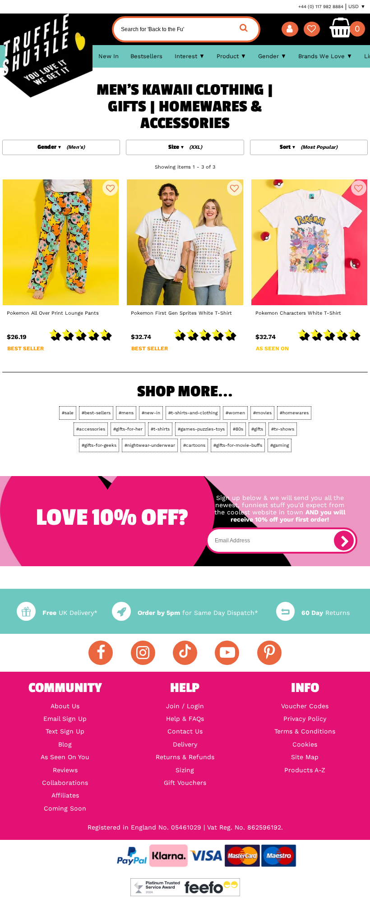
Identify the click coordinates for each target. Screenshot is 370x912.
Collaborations (65, 782)
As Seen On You (65, 757)
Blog (65, 744)
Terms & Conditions (304, 731)
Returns (325, 612)
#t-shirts (160, 429)
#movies (262, 413)
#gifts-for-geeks (99, 445)
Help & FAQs (185, 718)
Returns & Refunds (185, 757)
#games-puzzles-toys (201, 429)
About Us (65, 706)
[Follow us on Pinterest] (269, 653)
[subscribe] (344, 540)
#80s (238, 429)
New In (108, 56)
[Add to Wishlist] (110, 188)
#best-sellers (96, 413)
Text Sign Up (65, 731)
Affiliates (65, 795)
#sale (68, 413)
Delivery (185, 744)
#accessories (90, 429)
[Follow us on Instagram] (143, 653)
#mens (126, 413)
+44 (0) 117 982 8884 (320, 6)
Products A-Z (304, 770)
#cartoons (194, 445)
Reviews (65, 770)
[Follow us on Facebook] (100, 653)
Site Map (305, 757)
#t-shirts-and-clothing (192, 413)
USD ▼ (356, 6)
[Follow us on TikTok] (185, 653)
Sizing (185, 770)
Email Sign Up (65, 718)
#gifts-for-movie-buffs (237, 445)
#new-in (151, 413)
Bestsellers (146, 56)
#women (235, 413)
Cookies (304, 744)
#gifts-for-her (128, 429)
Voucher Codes (304, 706)
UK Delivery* (69, 612)
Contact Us (185, 731)
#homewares (294, 413)
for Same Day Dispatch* (198, 612)
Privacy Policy (304, 718)
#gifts (257, 429)
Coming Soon (65, 808)
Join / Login (185, 706)
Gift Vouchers (185, 782)
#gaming (279, 445)
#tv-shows (282, 429)
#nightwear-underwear (150, 445)
